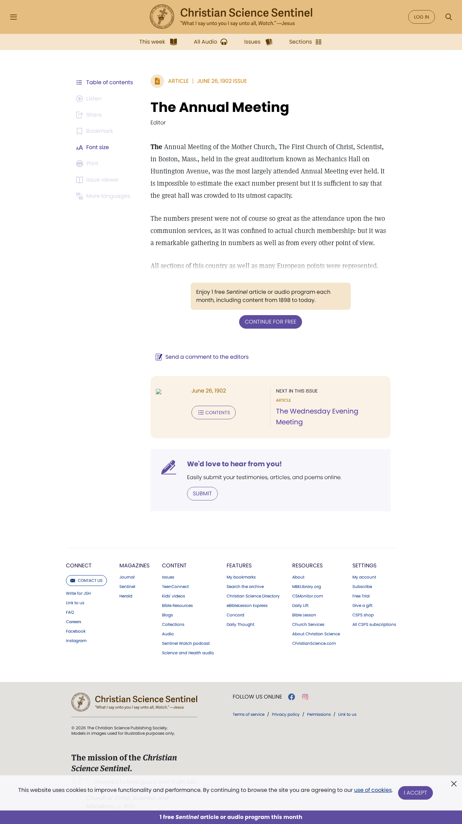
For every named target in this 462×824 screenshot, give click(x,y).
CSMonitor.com (307, 596)
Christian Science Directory (253, 596)
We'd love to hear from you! (234, 464)
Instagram (76, 641)
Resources (307, 565)
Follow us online (257, 697)
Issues (168, 577)
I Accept (415, 793)
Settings (364, 565)
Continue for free (270, 322)
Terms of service (248, 714)
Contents (217, 412)
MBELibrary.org (306, 587)
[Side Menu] (13, 17)
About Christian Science (316, 634)
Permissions (319, 714)
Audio (168, 634)
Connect (79, 565)
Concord (235, 615)
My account (364, 577)
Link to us (75, 603)
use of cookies (373, 790)
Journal (127, 577)
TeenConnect (175, 587)
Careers (73, 622)
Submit (202, 493)
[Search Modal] (448, 17)
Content (174, 565)
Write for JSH (78, 593)
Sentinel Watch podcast (186, 643)
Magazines (134, 565)
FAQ (70, 612)
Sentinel (127, 587)
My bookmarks (241, 577)
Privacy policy (286, 714)
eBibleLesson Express (247, 606)
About (298, 577)
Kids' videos (173, 596)
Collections (173, 624)
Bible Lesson (304, 615)
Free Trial (361, 596)
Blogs (167, 615)
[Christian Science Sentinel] (231, 16)
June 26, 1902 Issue (222, 81)
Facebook (76, 631)
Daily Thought (240, 624)
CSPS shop (363, 615)
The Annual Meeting (220, 107)
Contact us (90, 580)
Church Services (308, 624)
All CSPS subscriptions (374, 624)
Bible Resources (177, 606)
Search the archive (245, 587)
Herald (125, 596)
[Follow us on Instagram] (305, 697)
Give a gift (362, 606)
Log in (421, 17)
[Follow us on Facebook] (291, 697)
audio (188, 653)
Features (239, 565)
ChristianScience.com (314, 643)
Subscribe (362, 587)
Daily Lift (300, 606)
